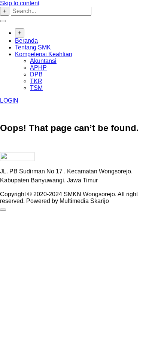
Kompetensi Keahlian (43, 54)
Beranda (26, 40)
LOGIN (9, 100)
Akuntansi (43, 61)
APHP (38, 67)
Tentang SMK (33, 47)
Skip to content (19, 3)
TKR (36, 81)
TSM (36, 88)
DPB (36, 74)
